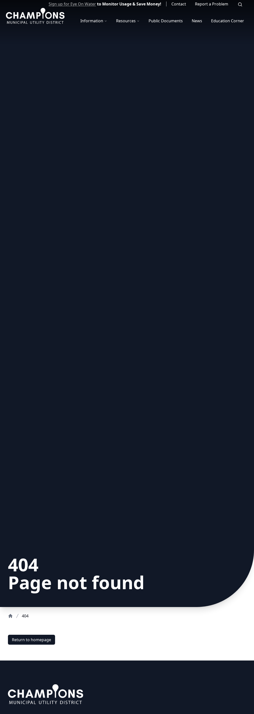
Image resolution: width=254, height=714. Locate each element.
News (197, 21)
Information (91, 21)
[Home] (10, 615)
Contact (178, 4)
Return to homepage (31, 639)
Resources (126, 21)
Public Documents (166, 21)
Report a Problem (211, 4)
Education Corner (227, 21)
